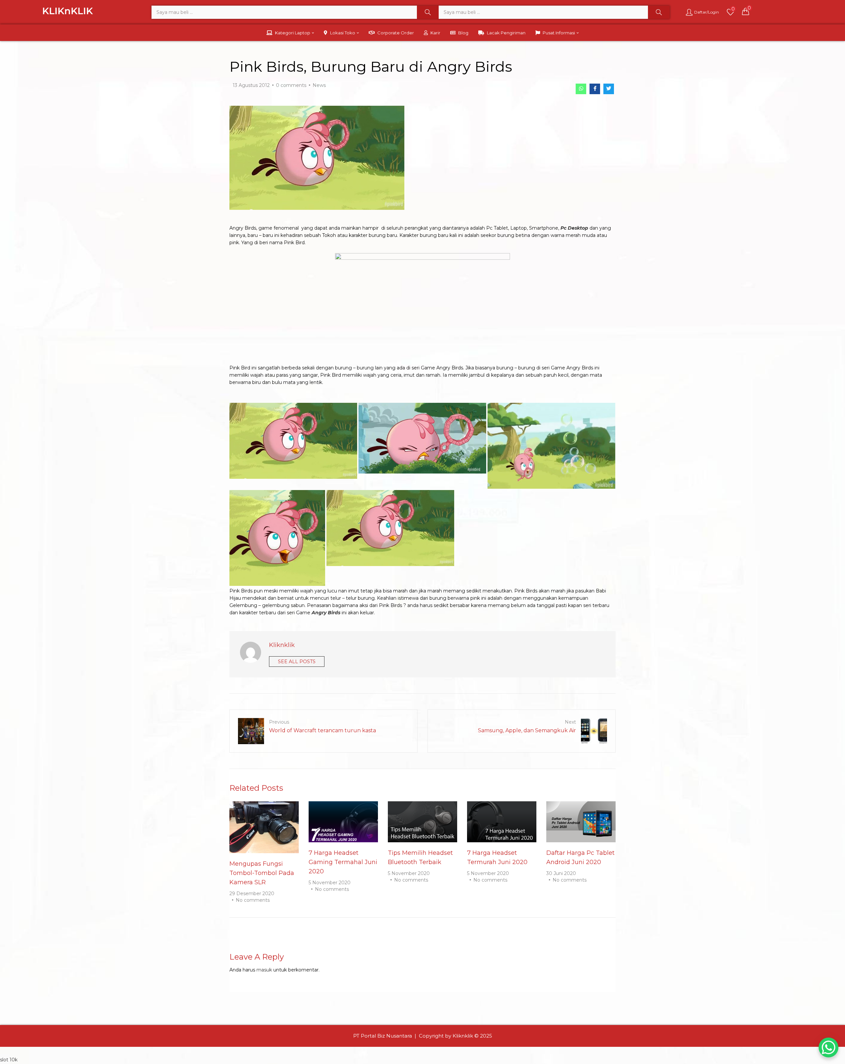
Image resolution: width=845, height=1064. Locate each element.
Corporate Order (395, 32)
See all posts (297, 662)
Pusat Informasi (559, 32)
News (319, 85)
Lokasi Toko (343, 32)
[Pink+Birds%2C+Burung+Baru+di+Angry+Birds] (608, 89)
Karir (435, 32)
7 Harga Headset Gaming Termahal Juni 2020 (343, 862)
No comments (253, 900)
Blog (463, 32)
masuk (264, 970)
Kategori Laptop (293, 32)
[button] (745, 11)
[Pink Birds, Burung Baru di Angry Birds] (581, 89)
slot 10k (8, 1060)
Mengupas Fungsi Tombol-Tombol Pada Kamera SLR (261, 873)
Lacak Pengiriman (506, 32)
